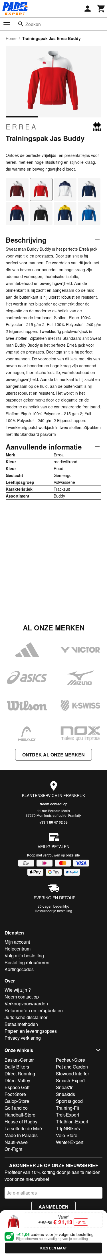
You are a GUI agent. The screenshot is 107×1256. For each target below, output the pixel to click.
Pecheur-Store (70, 1060)
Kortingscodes (19, 969)
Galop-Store (17, 1101)
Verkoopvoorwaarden (26, 1003)
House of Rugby (21, 1121)
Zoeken (33, 24)
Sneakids (65, 1094)
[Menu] (7, 24)
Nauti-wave (16, 1142)
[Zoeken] (20, 24)
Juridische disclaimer (26, 1017)
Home (11, 38)
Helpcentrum (18, 948)
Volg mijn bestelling (24, 955)
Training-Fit (67, 1108)
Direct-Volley (17, 1080)
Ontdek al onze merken (53, 754)
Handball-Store (20, 1114)
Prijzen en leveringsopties (31, 1031)
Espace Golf (17, 1087)
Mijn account (17, 941)
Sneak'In (65, 1087)
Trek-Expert (67, 1114)
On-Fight (13, 1149)
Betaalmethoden (21, 1024)
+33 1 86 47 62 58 (53, 822)
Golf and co (16, 1108)
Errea (22, 126)
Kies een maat (53, 1248)
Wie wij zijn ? (18, 990)
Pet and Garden (72, 1066)
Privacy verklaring (23, 1038)
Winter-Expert (69, 1142)
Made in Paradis (21, 1135)
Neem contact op (53, 804)
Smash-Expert (70, 1080)
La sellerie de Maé (23, 1128)
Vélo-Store (66, 1135)
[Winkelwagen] (101, 8)
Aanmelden (53, 1206)
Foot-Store (15, 1094)
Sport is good (69, 1101)
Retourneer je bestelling (53, 910)
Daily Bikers (17, 1066)
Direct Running (20, 1073)
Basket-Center (19, 1060)
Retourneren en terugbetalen (34, 1010)
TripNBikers (68, 1128)
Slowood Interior (72, 1073)
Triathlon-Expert (72, 1121)
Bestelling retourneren (27, 962)
